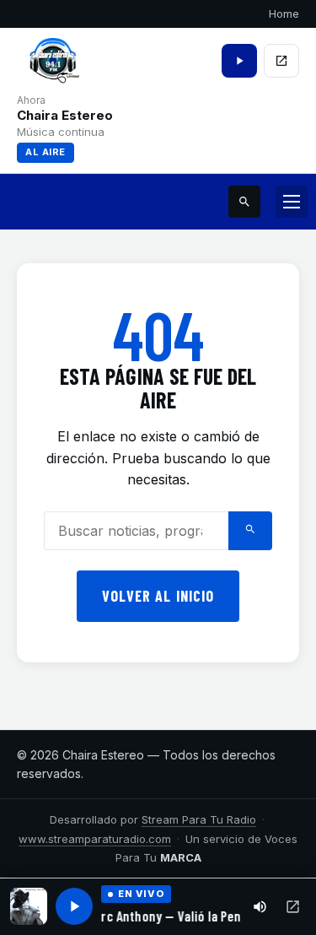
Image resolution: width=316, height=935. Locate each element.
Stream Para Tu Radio (199, 819)
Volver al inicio (158, 595)
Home (284, 13)
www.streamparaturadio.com (95, 839)
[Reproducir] (74, 906)
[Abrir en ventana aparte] (293, 907)
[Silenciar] (260, 906)
